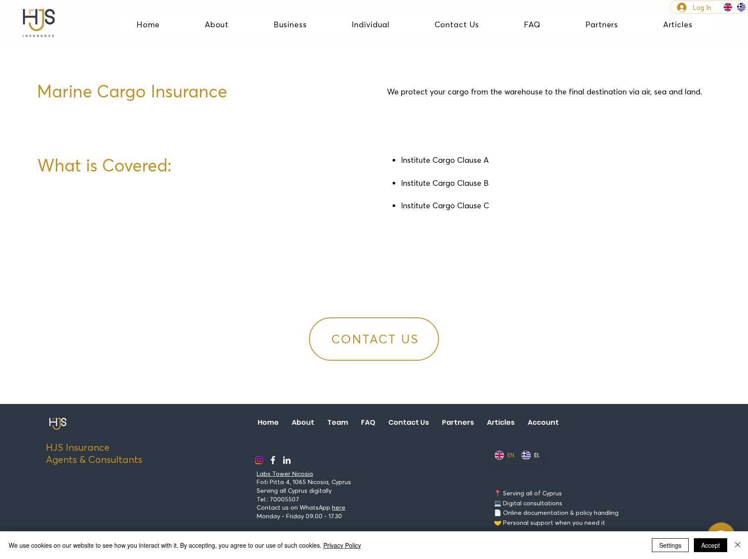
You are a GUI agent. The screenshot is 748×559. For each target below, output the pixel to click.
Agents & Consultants (94, 459)
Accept (710, 545)
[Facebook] (273, 460)
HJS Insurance (78, 447)
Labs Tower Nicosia (285, 474)
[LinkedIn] (286, 460)
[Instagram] (259, 460)
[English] (728, 7)
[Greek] (741, 7)
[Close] (737, 545)
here (338, 507)
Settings (670, 545)
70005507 (284, 499)
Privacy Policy (342, 545)
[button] (290, 24)
